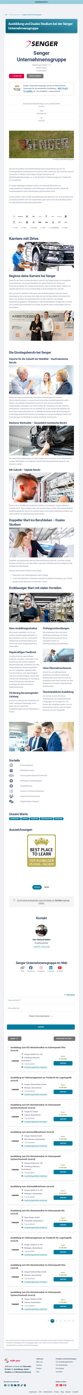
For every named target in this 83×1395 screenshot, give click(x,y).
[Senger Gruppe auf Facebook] (31, 968)
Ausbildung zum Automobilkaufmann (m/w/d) (32, 1132)
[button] (16, 76)
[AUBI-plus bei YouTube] (15, 1385)
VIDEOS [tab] (37, 887)
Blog (62, 1392)
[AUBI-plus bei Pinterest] (11, 1385)
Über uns (39, 1362)
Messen (68, 1392)
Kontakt (75, 1392)
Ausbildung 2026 (41, 2)
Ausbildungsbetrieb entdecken (35, 1067)
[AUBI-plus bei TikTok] (21, 1385)
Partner (39, 1368)
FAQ (37, 1372)
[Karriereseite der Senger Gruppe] (22, 968)
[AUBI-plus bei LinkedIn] (18, 1385)
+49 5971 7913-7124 (41, 947)
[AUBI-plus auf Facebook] (5, 1385)
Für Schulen (60, 1368)
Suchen (41, 1027)
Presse (56, 1392)
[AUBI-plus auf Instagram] (8, 1385)
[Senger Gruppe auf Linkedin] (51, 968)
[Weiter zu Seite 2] (73, 1321)
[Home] (6, 15)
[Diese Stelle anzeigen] (14, 1061)
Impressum (33, 1392)
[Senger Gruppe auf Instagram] (41, 968)
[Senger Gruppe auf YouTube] (60, 968)
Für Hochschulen (62, 1365)
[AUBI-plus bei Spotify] (25, 1385)
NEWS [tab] (46, 887)
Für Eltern (59, 1372)
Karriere (39, 1365)
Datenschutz (48, 1392)
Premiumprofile (14, 15)
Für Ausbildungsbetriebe (64, 1362)
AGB (40, 1392)
